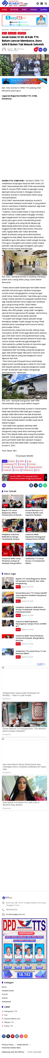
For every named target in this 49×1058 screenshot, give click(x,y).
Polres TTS (8, 1026)
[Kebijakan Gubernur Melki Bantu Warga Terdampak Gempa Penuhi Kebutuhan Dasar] (13, 525)
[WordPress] (17, 1036)
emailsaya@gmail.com (15, 914)
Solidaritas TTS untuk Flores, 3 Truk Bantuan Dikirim (35, 561)
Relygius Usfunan (35, 467)
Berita (4, 33)
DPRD (22, 461)
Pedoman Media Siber (11, 1048)
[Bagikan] (45, 50)
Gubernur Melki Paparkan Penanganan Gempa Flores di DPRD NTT (35, 536)
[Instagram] (21, 1036)
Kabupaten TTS (11, 464)
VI (38, 470)
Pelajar (8, 467)
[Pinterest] (13, 1036)
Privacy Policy (8, 1044)
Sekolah (8, 470)
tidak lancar (28, 470)
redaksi (10, 49)
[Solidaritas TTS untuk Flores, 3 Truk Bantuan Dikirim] (36, 549)
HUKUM (4, 998)
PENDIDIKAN (21, 33)
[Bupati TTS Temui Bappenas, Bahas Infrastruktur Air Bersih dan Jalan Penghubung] (13, 501)
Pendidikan (12, 33)
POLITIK (5, 994)
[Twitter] (36, 485)
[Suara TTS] (15, 3)
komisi (32, 464)
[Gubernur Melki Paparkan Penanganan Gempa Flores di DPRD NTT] (36, 525)
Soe (17, 470)
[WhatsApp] (45, 485)
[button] (37, 3)
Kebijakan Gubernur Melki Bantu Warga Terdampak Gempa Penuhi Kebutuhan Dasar (12, 536)
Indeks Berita (22, 1044)
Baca (13, 461)
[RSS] (26, 1036)
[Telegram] (40, 485)
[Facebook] (31, 485)
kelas (24, 464)
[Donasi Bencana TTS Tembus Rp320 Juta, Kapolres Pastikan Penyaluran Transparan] (36, 501)
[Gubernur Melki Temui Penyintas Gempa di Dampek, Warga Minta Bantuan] (13, 549)
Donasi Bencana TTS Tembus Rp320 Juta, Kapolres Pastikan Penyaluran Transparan (35, 512)
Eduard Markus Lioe (12, 1019)
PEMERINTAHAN (8, 991)
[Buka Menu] (41, 3)
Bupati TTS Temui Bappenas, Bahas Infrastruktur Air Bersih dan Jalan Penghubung (12, 512)
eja (30, 461)
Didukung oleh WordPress (13, 1052)
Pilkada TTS (9, 1022)
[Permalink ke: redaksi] (4, 50)
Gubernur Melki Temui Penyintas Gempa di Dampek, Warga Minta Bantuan (11, 561)
